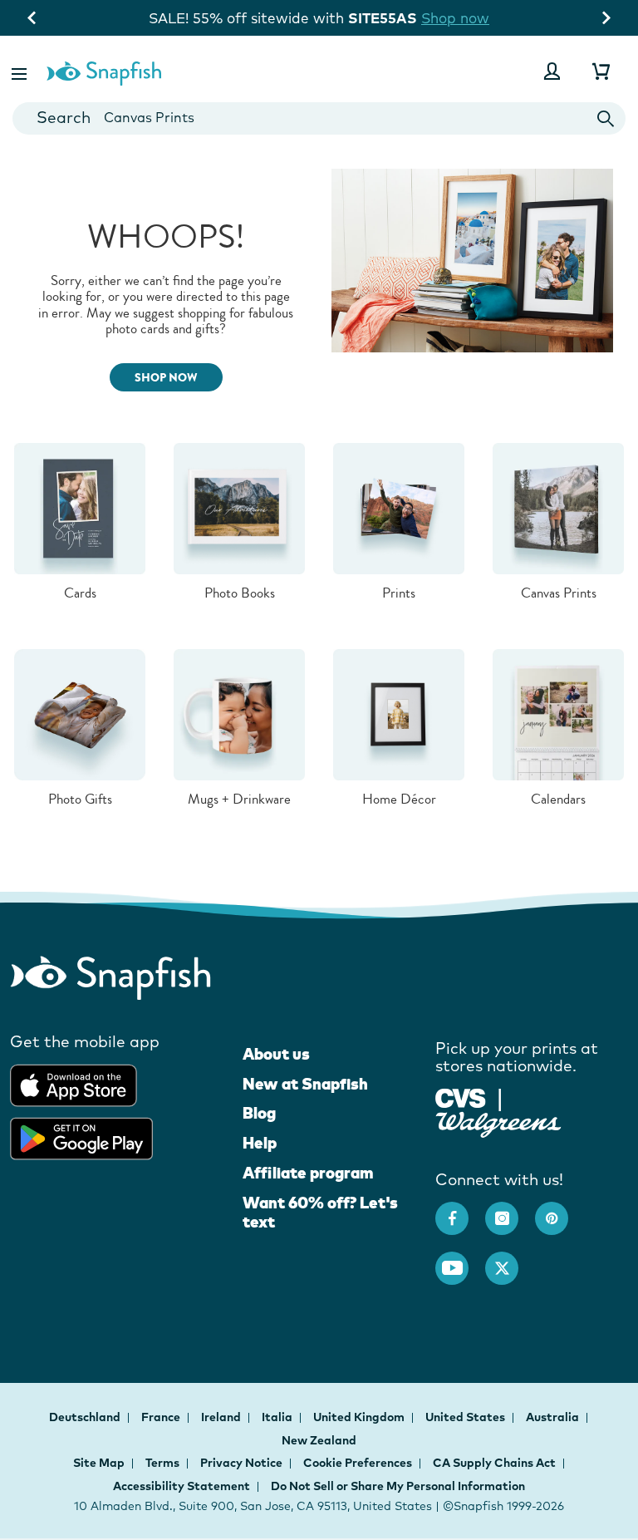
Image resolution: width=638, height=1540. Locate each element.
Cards (80, 593)
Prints (398, 593)
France (162, 1417)
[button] (21, 71)
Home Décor (399, 799)
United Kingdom (360, 1417)
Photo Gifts (80, 799)
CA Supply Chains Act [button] (494, 1462)
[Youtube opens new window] (460, 1260)
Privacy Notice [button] (241, 1462)
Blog (259, 1113)
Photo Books (239, 593)
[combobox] (319, 118)
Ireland (222, 1417)
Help (260, 1143)
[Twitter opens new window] (510, 1260)
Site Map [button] (99, 1462)
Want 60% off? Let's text (320, 1212)
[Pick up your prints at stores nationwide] (460, 1096)
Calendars (558, 799)
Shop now (455, 18)
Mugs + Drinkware (239, 799)
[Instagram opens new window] (510, 1210)
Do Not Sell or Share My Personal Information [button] (398, 1485)
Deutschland (86, 1417)
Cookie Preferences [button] (357, 1462)
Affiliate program (308, 1173)
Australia (554, 1417)
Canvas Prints (558, 593)
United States (466, 1417)
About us (276, 1054)
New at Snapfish (305, 1084)
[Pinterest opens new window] (560, 1210)
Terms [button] (162, 1462)
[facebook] (460, 1210)
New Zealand (319, 1440)
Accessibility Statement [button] (181, 1485)
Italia (278, 1417)
